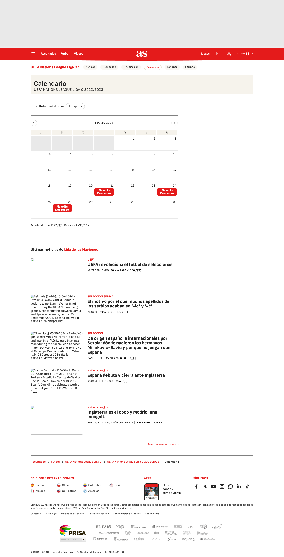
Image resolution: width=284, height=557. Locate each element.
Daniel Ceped (96, 358)
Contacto (36, 513)
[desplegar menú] (33, 53)
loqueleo (188, 539)
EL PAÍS (103, 526)
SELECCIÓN (95, 333)
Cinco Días (143, 533)
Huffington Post (108, 533)
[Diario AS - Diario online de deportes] (142, 54)
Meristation (207, 539)
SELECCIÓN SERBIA (100, 296)
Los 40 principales (120, 526)
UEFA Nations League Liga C (54, 67)
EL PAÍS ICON (155, 539)
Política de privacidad (72, 513)
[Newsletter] (218, 53)
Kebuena (202, 533)
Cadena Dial (157, 533)
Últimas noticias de (64, 249)
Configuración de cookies (127, 513)
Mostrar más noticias (162, 444)
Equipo (73, 106)
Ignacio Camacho (99, 422)
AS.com (191, 526)
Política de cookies (99, 513)
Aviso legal (51, 513)
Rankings (172, 67)
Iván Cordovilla (122, 422)
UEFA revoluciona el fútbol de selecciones (130, 264)
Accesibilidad (152, 513)
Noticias (90, 67)
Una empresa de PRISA (73, 530)
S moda (171, 539)
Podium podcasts (139, 539)
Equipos (190, 67)
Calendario (152, 67)
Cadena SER (178, 526)
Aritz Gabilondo (98, 270)
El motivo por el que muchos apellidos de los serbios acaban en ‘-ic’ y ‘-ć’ (128, 304)
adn (203, 526)
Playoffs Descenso (104, 191)
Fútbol (65, 53)
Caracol (217, 526)
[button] (34, 123)
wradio (128, 533)
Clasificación (131, 67)
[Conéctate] (229, 53)
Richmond (100, 538)
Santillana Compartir (160, 526)
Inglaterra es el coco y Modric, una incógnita (122, 414)
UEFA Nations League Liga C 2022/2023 (133, 462)
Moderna (121, 539)
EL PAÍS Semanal (171, 533)
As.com (92, 311)
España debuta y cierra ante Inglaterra (126, 375)
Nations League (98, 407)
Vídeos (78, 53)
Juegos (205, 53)
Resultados (48, 53)
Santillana (138, 526)
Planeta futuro (186, 533)
